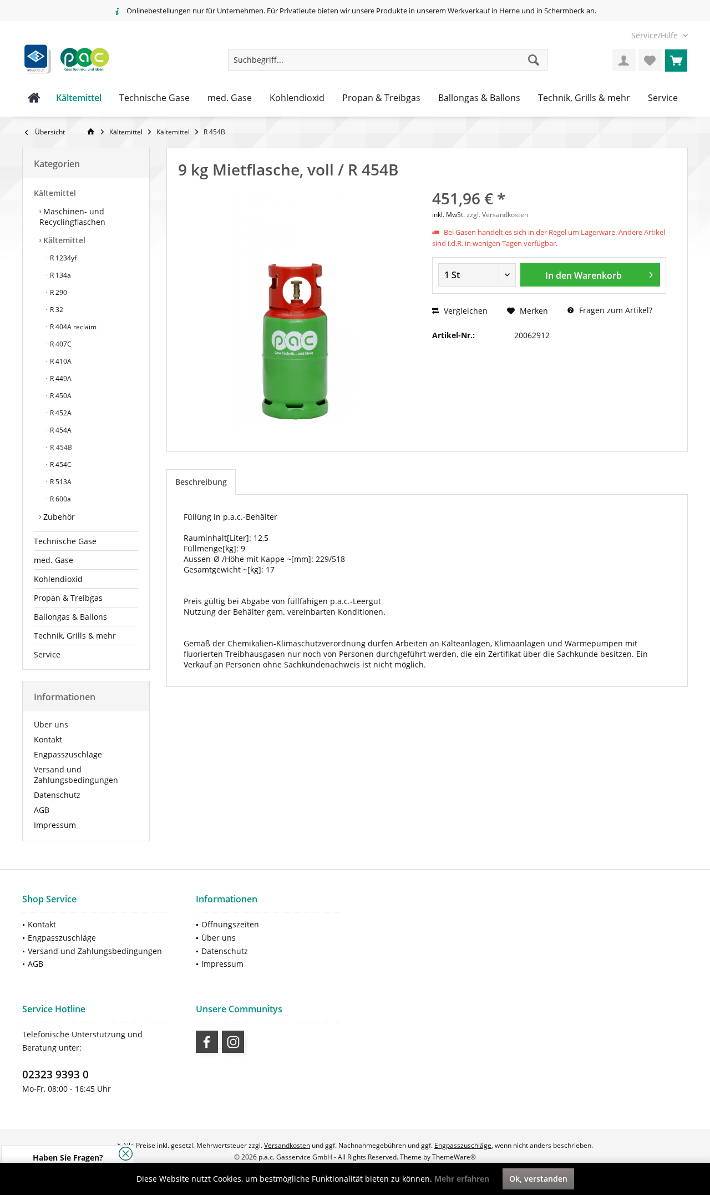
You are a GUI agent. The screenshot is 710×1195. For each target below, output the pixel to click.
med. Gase (53, 560)
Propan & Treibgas (68, 598)
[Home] (34, 98)
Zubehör (58, 516)
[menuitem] (655, 35)
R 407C (60, 344)
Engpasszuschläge (68, 754)
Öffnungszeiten (230, 924)
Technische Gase (65, 541)
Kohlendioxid (58, 579)
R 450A (60, 395)
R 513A (60, 481)
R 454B (60, 447)
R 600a (59, 499)
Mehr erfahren (461, 1178)
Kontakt (48, 739)
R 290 (57, 292)
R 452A (60, 413)
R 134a (59, 275)
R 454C (60, 464)
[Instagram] (233, 1042)
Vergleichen (465, 310)
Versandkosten (287, 1145)
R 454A (60, 430)
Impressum (55, 825)
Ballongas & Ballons (70, 616)
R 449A (60, 378)
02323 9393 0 (55, 1074)
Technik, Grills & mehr (75, 635)
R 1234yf (62, 258)
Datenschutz (57, 795)
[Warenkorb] (676, 60)
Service (47, 654)
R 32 (55, 309)
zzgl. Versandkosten (497, 214)
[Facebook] (207, 1042)
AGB (41, 810)
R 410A (60, 361)
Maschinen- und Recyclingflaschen (72, 216)
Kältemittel (55, 193)
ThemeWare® (454, 1157)
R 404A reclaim (72, 327)
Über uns (51, 724)
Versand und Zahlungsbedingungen (76, 774)
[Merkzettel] (650, 60)
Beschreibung (201, 481)
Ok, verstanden (538, 1178)
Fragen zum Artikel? (614, 310)
